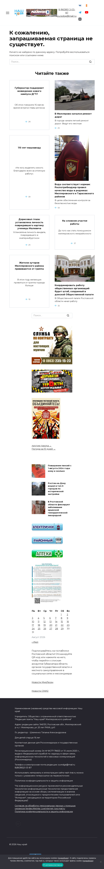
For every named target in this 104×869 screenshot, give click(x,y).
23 (68, 625)
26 (44, 628)
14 (56, 621)
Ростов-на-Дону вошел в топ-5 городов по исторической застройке (57, 488)
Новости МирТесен (42, 682)
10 (33, 621)
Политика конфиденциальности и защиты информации (44, 811)
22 (62, 625)
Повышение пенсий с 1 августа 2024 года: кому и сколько (59, 468)
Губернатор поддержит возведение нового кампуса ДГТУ (29, 91)
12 (44, 621)
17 (33, 625)
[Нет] (100, 861)
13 (50, 621)
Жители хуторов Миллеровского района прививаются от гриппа (29, 265)
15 (62, 621)
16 (68, 621)
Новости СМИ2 (40, 691)
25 (39, 628)
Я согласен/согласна (52, 865)
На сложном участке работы (74, 222)
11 (38, 621)
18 (39, 625)
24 (33, 628)
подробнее (63, 858)
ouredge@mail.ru (67, 16)
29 (62, 628)
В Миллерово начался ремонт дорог (73, 115)
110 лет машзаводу (29, 147)
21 (56, 625)
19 (44, 625)
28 (56, 628)
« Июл (35, 642)
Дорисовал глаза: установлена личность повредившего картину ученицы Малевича (29, 224)
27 (50, 628)
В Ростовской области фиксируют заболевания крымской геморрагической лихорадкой (59, 509)
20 (50, 625)
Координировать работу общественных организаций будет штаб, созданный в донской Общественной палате (74, 290)
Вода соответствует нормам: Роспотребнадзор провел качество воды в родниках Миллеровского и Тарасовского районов (74, 190)
